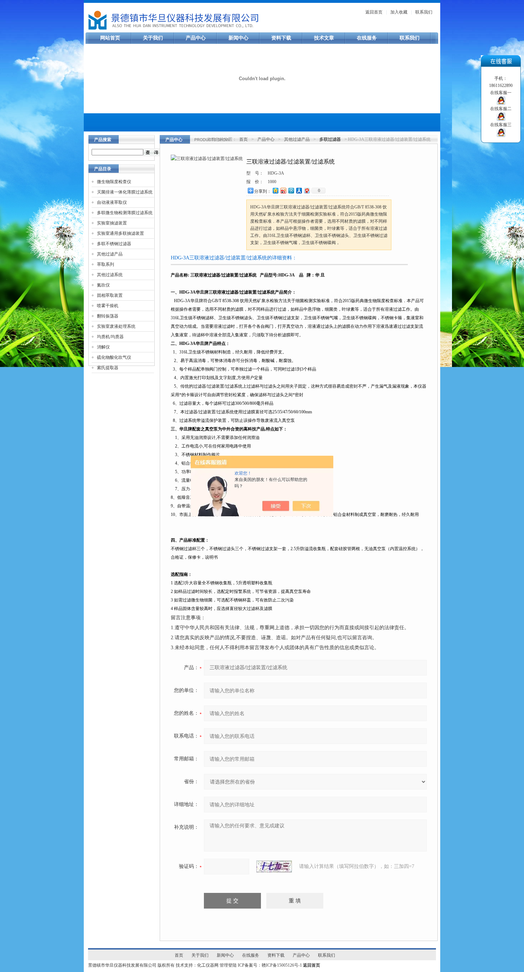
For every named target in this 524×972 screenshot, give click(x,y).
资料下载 (281, 38)
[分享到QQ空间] (275, 190)
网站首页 (110, 38)
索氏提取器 (107, 367)
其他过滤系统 (110, 274)
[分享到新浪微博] (283, 190)
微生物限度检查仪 (114, 181)
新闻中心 (238, 38)
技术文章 (324, 38)
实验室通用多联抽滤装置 (120, 233)
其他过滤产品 (110, 254)
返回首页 (373, 12)
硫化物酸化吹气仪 (114, 357)
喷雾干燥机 (107, 305)
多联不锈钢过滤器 (114, 243)
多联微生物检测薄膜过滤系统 (125, 212)
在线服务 (367, 38)
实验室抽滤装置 (112, 223)
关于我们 (153, 38)
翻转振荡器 (107, 316)
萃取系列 (105, 264)
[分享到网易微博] (306, 190)
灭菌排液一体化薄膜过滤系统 (125, 192)
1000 (272, 181)
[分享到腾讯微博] (291, 190)
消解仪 (103, 347)
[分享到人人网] (299, 190)
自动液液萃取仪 (112, 202)
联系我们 (423, 12)
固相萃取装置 (110, 295)
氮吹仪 (103, 285)
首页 (243, 139)
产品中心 (196, 38)
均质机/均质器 (110, 336)
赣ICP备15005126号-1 (282, 965)
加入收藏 (398, 12)
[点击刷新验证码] (274, 866)
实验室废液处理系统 (116, 326)
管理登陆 (228, 965)
